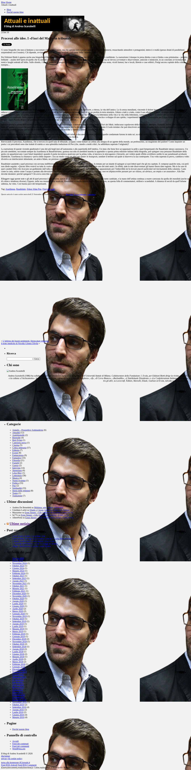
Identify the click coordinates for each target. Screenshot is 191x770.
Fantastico (16, 458)
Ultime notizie (20, 523)
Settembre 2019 (19, 621)
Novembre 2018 (19, 641)
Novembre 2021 (19, 583)
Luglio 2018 (17, 651)
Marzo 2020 (17, 611)
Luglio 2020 (17, 603)
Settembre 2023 (19, 578)
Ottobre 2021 (18, 586)
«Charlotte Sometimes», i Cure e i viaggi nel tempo (34, 544)
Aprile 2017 (17, 689)
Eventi (15, 453)
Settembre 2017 (19, 677)
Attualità (16, 432)
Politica (15, 483)
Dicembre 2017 (19, 669)
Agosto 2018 (18, 649)
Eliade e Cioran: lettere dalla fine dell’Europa (49, 510)
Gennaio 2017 (18, 697)
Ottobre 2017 (18, 674)
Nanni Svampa (18, 480)
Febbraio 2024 (18, 573)
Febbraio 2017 (18, 694)
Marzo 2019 (17, 631)
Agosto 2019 (18, 624)
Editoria (15, 450)
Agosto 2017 (18, 679)
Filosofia (16, 460)
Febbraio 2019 (18, 634)
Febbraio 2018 (18, 664)
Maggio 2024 (18, 571)
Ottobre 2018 (18, 644)
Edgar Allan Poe (34, 189)
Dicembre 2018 (19, 639)
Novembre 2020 (19, 596)
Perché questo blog (15, 12)
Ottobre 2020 (18, 598)
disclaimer (5, 756)
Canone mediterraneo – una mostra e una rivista (33, 541)
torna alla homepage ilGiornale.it (15, 762)
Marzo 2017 (17, 692)
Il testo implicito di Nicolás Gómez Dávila (19, 343)
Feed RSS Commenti (27, 765)
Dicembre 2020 (19, 593)
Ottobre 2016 (18, 704)
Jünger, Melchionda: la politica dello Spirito (31, 546)
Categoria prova (19, 442)
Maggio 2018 (18, 656)
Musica (15, 478)
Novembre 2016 (19, 702)
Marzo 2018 (17, 662)
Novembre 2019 (19, 616)
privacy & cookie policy (11, 758)
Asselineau (10, 189)
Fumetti (15, 463)
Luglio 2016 (17, 712)
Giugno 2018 (18, 654)
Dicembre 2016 (19, 699)
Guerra (15, 465)
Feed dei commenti (20, 746)
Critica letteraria (80, 194)
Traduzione (17, 496)
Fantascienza (18, 455)
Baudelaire (21, 189)
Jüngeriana (17, 470)
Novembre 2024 (19, 563)
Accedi (15, 741)
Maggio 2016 (18, 717)
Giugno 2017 (18, 684)
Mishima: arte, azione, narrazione (48, 507)
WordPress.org (18, 749)
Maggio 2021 (18, 588)
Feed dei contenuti (20, 743)
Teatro (15, 493)
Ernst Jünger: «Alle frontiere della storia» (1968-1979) (49, 512)
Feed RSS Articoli (9, 765)
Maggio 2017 (18, 687)
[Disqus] (95, 233)
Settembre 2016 (19, 707)
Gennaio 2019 (18, 636)
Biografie (69, 194)
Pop (14, 485)
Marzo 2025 (17, 561)
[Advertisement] (28, 401)
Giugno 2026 (18, 558)
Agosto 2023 (18, 581)
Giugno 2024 (18, 568)
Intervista (16, 468)
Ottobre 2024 (18, 566)
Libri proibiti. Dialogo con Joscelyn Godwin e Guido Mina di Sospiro (43, 538)
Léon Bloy (17, 473)
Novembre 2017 (19, 672)
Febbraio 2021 (18, 591)
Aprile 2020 (17, 608)
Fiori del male (49, 189)
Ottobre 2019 (18, 619)
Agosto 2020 (18, 601)
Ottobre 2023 (18, 576)
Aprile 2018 (17, 659)
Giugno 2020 (18, 606)
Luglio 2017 (17, 682)
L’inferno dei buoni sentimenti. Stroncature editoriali (26, 341)
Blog (9, 9)
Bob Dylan (17, 440)
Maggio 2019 (18, 629)
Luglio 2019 (17, 626)
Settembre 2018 (19, 646)
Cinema (15, 445)
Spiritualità (17, 488)
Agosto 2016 (18, 710)
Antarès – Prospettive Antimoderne (27, 430)
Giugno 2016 (18, 715)
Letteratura (91, 194)
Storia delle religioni (21, 490)
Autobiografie (18, 435)
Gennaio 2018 (18, 667)
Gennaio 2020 (18, 614)
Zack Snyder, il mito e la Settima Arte (28, 536)
